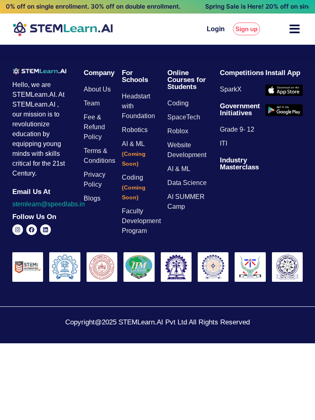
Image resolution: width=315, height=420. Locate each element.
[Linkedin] (45, 229)
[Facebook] (31, 229)
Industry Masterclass (239, 163)
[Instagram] (17, 229)
